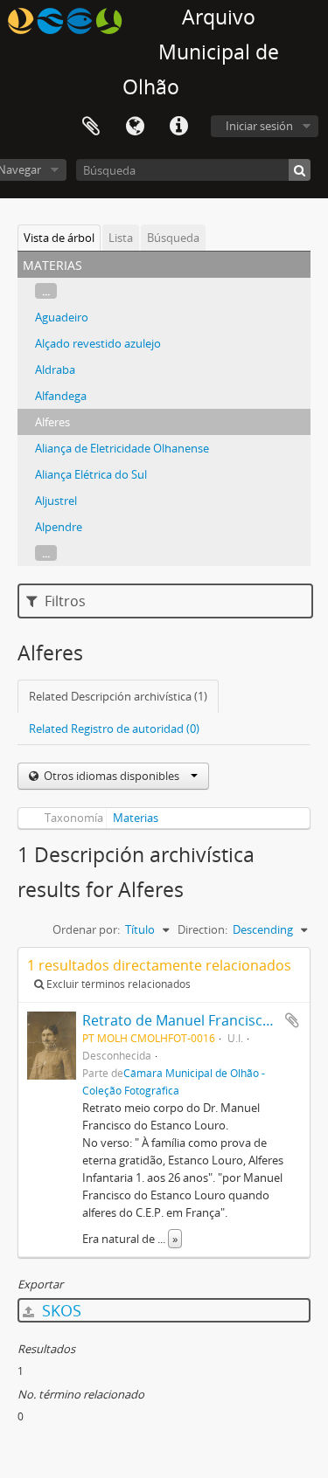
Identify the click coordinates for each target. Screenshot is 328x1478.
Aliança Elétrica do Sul (91, 474)
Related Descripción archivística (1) (118, 696)
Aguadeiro (61, 317)
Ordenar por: (86, 929)
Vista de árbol (59, 237)
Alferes (52, 422)
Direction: (202, 929)
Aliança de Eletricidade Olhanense (122, 448)
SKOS (59, 1310)
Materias (135, 817)
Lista (120, 237)
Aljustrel (56, 500)
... (46, 291)
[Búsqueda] (300, 170)
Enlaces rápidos (178, 126)
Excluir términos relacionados (117, 984)
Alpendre (58, 527)
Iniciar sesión (259, 126)
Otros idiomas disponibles (111, 776)
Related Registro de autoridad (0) (114, 728)
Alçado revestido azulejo (98, 343)
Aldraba (55, 369)
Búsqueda (173, 237)
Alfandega (61, 396)
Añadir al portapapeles (292, 1020)
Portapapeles (91, 126)
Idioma (135, 126)
